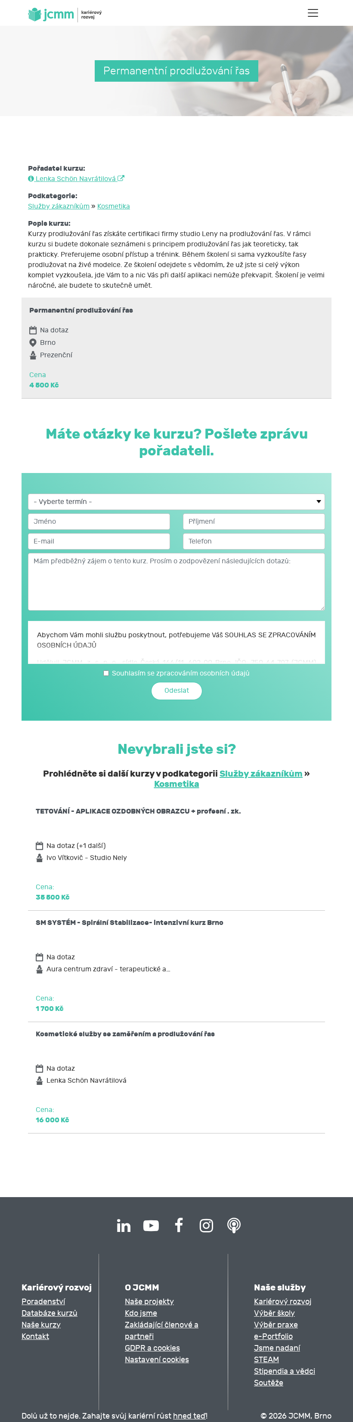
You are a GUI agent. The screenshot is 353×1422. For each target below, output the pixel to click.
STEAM (266, 1359)
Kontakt (35, 1336)
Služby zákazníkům (59, 206)
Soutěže (268, 1383)
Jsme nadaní (277, 1348)
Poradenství (43, 1301)
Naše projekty (149, 1301)
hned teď (189, 1416)
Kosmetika (113, 206)
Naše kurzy (41, 1325)
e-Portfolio (273, 1336)
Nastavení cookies (157, 1359)
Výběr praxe (276, 1325)
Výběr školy (274, 1313)
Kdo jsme (141, 1313)
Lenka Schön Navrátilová (76, 179)
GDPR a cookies (152, 1348)
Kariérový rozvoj (283, 1301)
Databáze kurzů (49, 1313)
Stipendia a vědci (284, 1371)
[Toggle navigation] (313, 12)
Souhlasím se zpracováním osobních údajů (181, 673)
